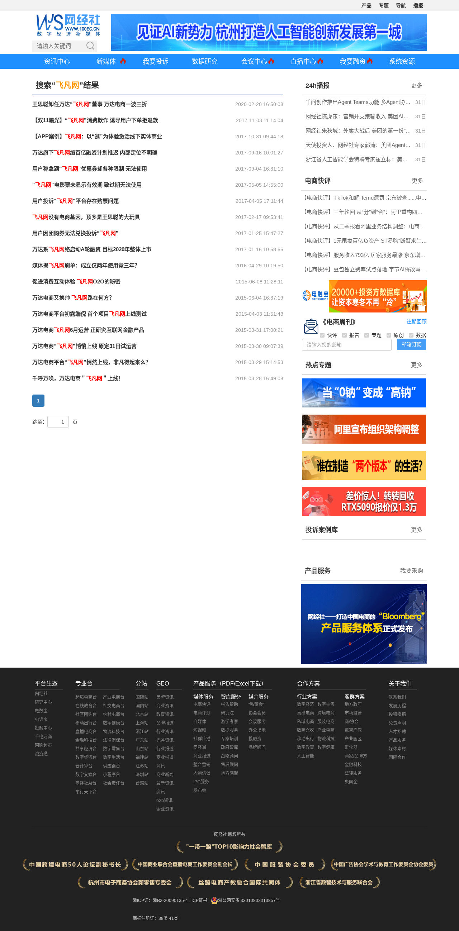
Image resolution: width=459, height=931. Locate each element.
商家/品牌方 (356, 756)
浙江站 (142, 731)
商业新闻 (165, 774)
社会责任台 (113, 783)
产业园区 (353, 738)
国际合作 (397, 757)
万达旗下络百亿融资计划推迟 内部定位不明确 (94, 152)
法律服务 (353, 773)
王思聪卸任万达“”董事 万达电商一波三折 (89, 104)
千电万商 (43, 736)
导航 (401, 5)
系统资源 (402, 61)
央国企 (351, 781)
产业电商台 (113, 697)
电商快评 (318, 181)
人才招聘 (397, 731)
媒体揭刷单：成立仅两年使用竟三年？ (86, 265)
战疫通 (41, 753)
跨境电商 (326, 713)
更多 (416, 85)
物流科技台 (113, 731)
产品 (366, 5)
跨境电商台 (86, 697)
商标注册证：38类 (151, 918)
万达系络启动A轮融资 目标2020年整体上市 (91, 249)
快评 (332, 335)
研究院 (227, 713)
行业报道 (165, 748)
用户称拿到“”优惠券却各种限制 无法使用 (89, 169)
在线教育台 (86, 705)
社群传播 (201, 738)
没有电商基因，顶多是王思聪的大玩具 (86, 217)
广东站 (142, 740)
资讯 (160, 791)
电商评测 (201, 713)
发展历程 (397, 705)
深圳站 (142, 774)
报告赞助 (229, 704)
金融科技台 (86, 740)
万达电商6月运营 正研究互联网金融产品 (88, 330)
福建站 (142, 757)
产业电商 (326, 730)
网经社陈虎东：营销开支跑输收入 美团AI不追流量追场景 (358, 116)
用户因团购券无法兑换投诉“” (75, 233)
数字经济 (305, 704)
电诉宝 (41, 719)
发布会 (199, 790)
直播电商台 (86, 731)
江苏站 (142, 766)
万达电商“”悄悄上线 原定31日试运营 (84, 346)
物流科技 (326, 738)
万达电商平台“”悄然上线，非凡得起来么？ (91, 362)
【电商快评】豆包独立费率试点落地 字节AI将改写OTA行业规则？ (379, 269)
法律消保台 (113, 740)
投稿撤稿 (397, 714)
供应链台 (111, 766)
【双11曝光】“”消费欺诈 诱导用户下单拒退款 (95, 120)
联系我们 (397, 697)
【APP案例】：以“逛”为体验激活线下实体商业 (97, 136)
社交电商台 (113, 705)
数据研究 (205, 61)
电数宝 (41, 710)
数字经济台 (86, 757)
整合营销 (201, 764)
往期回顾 (417, 321)
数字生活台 (113, 757)
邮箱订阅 (412, 344)
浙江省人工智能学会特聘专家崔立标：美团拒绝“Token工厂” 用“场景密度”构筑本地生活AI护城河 (358, 159)
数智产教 (353, 730)
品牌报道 (165, 723)
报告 (354, 335)
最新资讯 (165, 783)
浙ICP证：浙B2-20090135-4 (160, 900)
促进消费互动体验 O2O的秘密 (76, 281)
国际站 (142, 697)
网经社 (41, 693)
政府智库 (229, 747)
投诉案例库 (322, 530)
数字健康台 (113, 723)
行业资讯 (165, 731)
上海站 (142, 723)
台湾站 (142, 783)
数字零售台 (113, 748)
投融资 (255, 738)
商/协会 (352, 721)
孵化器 (351, 747)
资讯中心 (57, 61)
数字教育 (305, 747)
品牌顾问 (257, 747)
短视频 (199, 730)
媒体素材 (397, 748)
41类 (173, 918)
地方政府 (353, 704)
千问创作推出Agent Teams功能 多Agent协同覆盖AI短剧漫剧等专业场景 (358, 102)
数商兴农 (305, 730)
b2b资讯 (164, 800)
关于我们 (400, 684)
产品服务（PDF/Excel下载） (230, 684)
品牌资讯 (165, 697)
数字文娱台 (86, 774)
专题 (384, 5)
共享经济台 (86, 748)
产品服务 (318, 570)
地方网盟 (229, 773)
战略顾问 (229, 756)
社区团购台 (86, 714)
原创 (399, 335)
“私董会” (256, 704)
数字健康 (326, 747)
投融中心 (43, 728)
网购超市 (43, 745)
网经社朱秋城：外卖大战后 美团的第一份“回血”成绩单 (358, 131)
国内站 (142, 705)
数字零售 (326, 704)
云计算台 (84, 766)
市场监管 (353, 713)
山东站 (142, 748)
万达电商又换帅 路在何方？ (73, 298)
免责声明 (397, 723)
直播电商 (305, 713)
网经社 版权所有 (229, 834)
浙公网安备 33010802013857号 (249, 900)
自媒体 (199, 721)
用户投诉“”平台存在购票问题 (75, 201)
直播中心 (303, 61)
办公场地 (257, 730)
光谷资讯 (165, 740)
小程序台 (111, 774)
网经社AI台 (85, 783)
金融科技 (353, 764)
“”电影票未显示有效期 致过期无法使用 (87, 185)
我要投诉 (156, 61)
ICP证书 (199, 900)
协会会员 (257, 713)
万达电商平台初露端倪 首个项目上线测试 (89, 314)
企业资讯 (165, 809)
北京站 (142, 714)
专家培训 (229, 738)
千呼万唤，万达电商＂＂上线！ (78, 378)
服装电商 (326, 721)
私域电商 (305, 721)
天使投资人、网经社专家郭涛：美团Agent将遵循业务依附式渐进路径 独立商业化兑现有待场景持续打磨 (358, 145)
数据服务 (229, 730)
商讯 (160, 766)
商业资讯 (165, 705)
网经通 (199, 747)
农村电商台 (113, 714)
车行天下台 (86, 791)
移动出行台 (86, 723)
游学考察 (229, 721)
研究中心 (43, 702)
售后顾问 (229, 764)
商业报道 (165, 757)
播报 (418, 5)
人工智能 (305, 756)
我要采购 (411, 571)
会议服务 (257, 721)
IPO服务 (201, 781)
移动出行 (305, 738)
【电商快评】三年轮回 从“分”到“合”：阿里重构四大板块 (367, 212)
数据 (421, 335)
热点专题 (318, 365)
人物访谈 (201, 773)
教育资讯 (165, 714)
